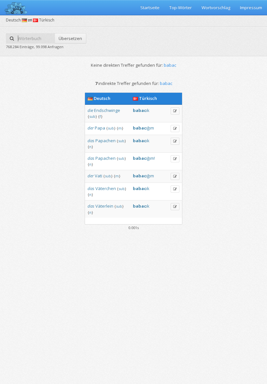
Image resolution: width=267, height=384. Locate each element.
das (91, 141)
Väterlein (104, 206)
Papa (100, 128)
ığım (143, 128)
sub (92, 116)
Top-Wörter (180, 7)
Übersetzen (70, 38)
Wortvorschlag (216, 7)
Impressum (251, 7)
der (91, 128)
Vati (98, 176)
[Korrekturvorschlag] (175, 111)
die (90, 110)
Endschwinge (107, 110)
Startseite (150, 7)
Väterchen (105, 188)
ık (141, 110)
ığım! (144, 158)
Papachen (105, 141)
